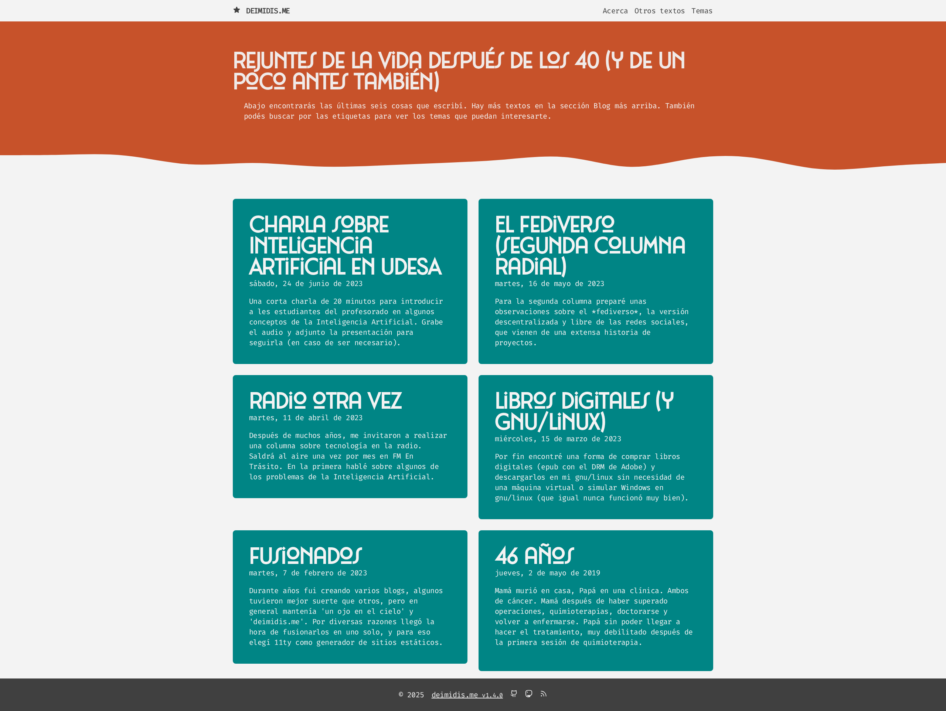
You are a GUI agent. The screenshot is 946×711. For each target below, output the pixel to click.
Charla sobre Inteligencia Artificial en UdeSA (344, 246)
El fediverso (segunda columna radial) (590, 246)
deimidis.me (268, 11)
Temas (701, 11)
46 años (534, 557)
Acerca (615, 11)
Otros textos (659, 11)
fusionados (305, 557)
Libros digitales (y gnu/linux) (584, 412)
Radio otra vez (325, 402)
